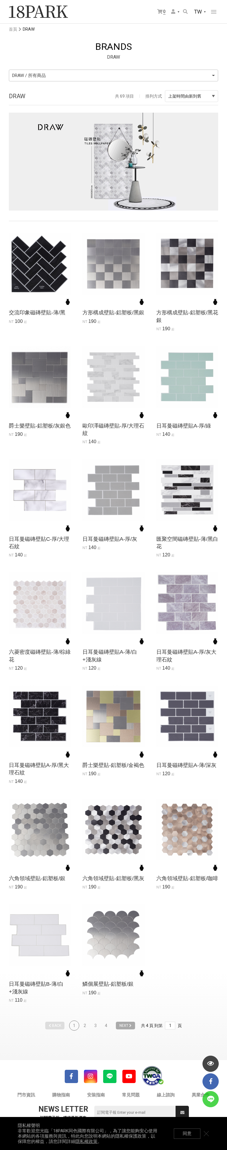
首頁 (13, 29)
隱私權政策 (86, 1141)
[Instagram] (90, 1076)
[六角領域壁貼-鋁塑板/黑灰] (113, 829)
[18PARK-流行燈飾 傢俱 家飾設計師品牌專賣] (38, 11)
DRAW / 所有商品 (29, 75)
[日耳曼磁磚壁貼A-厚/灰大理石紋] (187, 603)
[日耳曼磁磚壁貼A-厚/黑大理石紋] (40, 716)
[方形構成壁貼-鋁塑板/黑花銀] (187, 264)
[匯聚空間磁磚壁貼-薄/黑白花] (187, 490)
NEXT (124, 1026)
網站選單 (213, 11)
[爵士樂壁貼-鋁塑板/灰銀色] (40, 377)
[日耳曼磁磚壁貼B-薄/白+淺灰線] (40, 935)
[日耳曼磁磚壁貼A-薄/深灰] (187, 716)
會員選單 (175, 12)
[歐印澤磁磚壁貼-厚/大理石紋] (113, 377)
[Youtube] (129, 1076)
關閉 (206, 1133)
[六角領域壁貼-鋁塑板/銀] (40, 829)
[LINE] (109, 1076)
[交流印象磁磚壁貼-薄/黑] (40, 264)
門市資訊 (26, 1095)
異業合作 (201, 1095)
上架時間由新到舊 (184, 96)
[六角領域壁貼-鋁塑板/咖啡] (187, 829)
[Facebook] (71, 1076)
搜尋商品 (185, 12)
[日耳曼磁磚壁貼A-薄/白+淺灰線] (113, 603)
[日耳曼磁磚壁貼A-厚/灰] (113, 490)
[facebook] (210, 1081)
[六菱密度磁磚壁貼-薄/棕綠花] (40, 603)
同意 (187, 1133)
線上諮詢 (166, 1095)
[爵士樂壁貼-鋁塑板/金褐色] (113, 716)
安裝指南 (96, 1095)
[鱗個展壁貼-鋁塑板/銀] (113, 935)
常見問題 (131, 1095)
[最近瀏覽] (210, 1064)
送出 (182, 1112)
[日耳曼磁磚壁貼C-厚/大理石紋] (40, 490)
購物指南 (61, 1095)
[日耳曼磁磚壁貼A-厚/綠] (187, 377)
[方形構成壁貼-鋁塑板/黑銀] (113, 264)
